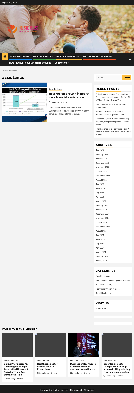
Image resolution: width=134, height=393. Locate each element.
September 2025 (103, 175)
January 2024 (101, 260)
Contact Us (61, 63)
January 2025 (101, 209)
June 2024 (100, 239)
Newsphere (75, 390)
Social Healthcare (19, 56)
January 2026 (101, 159)
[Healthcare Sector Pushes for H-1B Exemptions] (50, 345)
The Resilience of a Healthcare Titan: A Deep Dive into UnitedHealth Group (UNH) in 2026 (113, 132)
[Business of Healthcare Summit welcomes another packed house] (83, 345)
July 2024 (100, 235)
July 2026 (100, 150)
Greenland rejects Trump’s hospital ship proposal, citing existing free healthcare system (112, 122)
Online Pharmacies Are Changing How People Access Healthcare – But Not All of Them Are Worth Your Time (113, 97)
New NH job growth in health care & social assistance (69, 95)
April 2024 (100, 248)
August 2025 (101, 180)
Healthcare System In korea (97, 56)
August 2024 (101, 231)
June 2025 (100, 188)
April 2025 (100, 197)
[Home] (5, 57)
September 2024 (103, 226)
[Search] (130, 59)
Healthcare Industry (67, 56)
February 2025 (102, 205)
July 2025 (100, 184)
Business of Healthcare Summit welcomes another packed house (83, 367)
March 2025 (101, 201)
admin (65, 102)
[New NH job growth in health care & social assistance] (24, 102)
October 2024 (101, 222)
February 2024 (102, 256)
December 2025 (102, 163)
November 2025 (102, 167)
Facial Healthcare (43, 56)
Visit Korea (101, 308)
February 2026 (102, 154)
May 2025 (100, 192)
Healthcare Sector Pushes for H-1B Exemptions (47, 367)
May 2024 (100, 243)
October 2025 (101, 171)
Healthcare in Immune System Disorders (30, 63)
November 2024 (102, 218)
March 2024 (101, 252)
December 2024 (102, 214)
